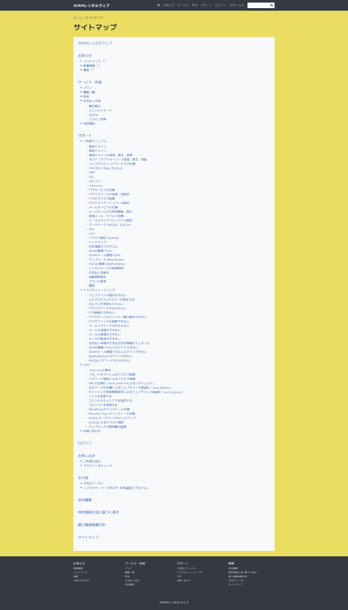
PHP (92, 172)
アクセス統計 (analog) (104, 238)
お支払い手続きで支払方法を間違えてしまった (119, 343)
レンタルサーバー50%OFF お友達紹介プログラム (116, 488)
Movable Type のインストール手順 (112, 414)
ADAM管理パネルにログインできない (113, 347)
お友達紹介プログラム (103, 246)
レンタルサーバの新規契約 (106, 268)
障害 (86, 70)
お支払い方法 (92, 101)
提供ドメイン (97, 151)
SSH (91, 229)
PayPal (93, 115)
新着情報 (89, 66)
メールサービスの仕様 (103, 207)
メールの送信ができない (105, 330)
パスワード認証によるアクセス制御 (112, 379)
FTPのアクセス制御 (102, 199)
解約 (92, 286)
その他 (83, 477)
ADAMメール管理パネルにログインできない (118, 352)
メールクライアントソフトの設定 (110, 220)
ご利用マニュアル (95, 141)
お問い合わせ (92, 431)
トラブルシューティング (99, 290)
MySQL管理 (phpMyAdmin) (107, 264)
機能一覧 (89, 92)
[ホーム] (158, 5)
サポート (206, 5)
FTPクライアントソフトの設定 (109, 203)
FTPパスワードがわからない (107, 308)
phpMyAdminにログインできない (110, 356)
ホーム (77, 18)
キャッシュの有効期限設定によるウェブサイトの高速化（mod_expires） (136, 392)
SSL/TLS (95, 181)
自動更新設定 (97, 277)
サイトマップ (88, 537)
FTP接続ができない (102, 313)
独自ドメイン (97, 146)
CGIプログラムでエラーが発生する (111, 300)
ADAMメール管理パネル (105, 255)
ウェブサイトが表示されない (108, 295)
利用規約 (89, 123)
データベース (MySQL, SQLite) (110, 225)
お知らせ (169, 5)
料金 (86, 96)
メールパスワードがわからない (109, 326)
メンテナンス (92, 61)
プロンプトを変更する (103, 405)
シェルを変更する (100, 396)
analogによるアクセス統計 (106, 422)
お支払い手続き (99, 273)
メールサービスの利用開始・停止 (110, 212)
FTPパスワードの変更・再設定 (109, 194)
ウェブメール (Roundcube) (106, 259)
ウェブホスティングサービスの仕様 (112, 164)
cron (92, 233)
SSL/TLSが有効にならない (106, 304)
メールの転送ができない (105, 339)
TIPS (86, 365)
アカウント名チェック (97, 466)
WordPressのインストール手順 (109, 409)
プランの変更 (97, 281)
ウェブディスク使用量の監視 (107, 427)
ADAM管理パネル (100, 251)
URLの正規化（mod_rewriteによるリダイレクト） (122, 383)
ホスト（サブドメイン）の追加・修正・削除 (118, 159)
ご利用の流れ (92, 461)
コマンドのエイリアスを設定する (110, 401)
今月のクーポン (93, 483)
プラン (87, 88)
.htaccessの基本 (100, 370)
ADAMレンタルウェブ (91, 5)
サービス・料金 (187, 5)
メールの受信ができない (105, 334)
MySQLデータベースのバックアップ (112, 418)
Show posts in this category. (104, 61)
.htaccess (95, 185)
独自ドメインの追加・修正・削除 (110, 155)
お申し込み (237, 5)
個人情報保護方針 (91, 524)
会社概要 (85, 499)
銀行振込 (94, 106)
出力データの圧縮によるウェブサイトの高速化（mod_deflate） (131, 388)
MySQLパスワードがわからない (109, 360)
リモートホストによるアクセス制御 (112, 374)
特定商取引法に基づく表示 (98, 512)
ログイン (221, 5)
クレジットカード (100, 110)
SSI (91, 177)
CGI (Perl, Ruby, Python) (106, 168)
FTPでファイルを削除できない (109, 321)
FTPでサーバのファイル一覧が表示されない (118, 317)
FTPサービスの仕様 (102, 190)
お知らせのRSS (81, 580)
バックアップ (97, 242)
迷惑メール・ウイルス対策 (106, 216)
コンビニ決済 (97, 119)
